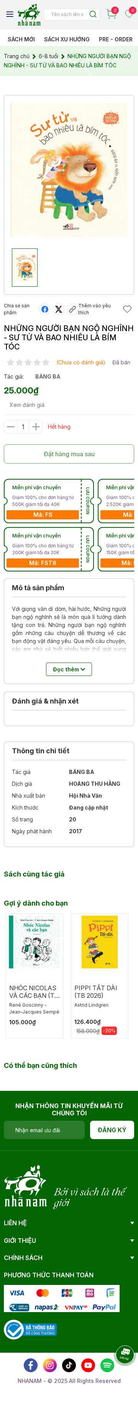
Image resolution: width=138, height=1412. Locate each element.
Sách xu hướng (67, 39)
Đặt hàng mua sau (69, 454)
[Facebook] (31, 1365)
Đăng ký (112, 1130)
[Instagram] (50, 1365)
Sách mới (21, 39)
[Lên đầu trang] (117, 1375)
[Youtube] (88, 1365)
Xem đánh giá (27, 405)
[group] (69, 170)
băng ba (48, 376)
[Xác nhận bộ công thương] (30, 1329)
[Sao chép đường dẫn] (72, 309)
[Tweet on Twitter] (58, 309)
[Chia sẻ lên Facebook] (45, 309)
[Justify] (93, 15)
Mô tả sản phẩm (38, 588)
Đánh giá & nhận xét (45, 701)
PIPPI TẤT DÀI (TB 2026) (95, 991)
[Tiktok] (69, 1365)
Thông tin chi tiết (40, 751)
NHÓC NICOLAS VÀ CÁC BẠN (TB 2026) (34, 995)
